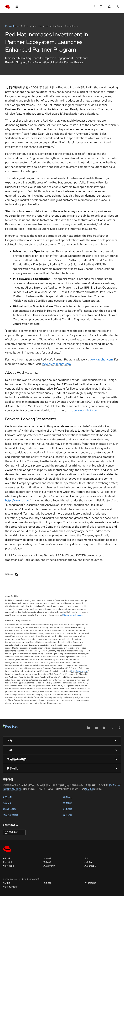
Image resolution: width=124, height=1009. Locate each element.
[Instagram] (119, 729)
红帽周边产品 (49, 866)
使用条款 (47, 883)
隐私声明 (6, 883)
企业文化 (7, 803)
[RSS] (16, 574)
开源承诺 (67, 803)
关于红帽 (6, 858)
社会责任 (67, 809)
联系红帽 (47, 862)
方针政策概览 (90, 883)
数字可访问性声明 (10, 887)
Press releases (12, 26)
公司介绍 (7, 797)
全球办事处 (7, 862)
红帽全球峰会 (90, 866)
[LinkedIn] (88, 729)
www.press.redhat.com (56, 364)
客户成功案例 (9, 809)
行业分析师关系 (10, 815)
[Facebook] (104, 729)
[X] (112, 729)
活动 (86, 858)
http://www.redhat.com (83, 410)
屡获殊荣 (89, 788)
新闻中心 (67, 797)
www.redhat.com (102, 359)
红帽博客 (88, 862)
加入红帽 (67, 815)
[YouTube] (96, 729)
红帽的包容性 (8, 866)
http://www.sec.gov (17, 500)
